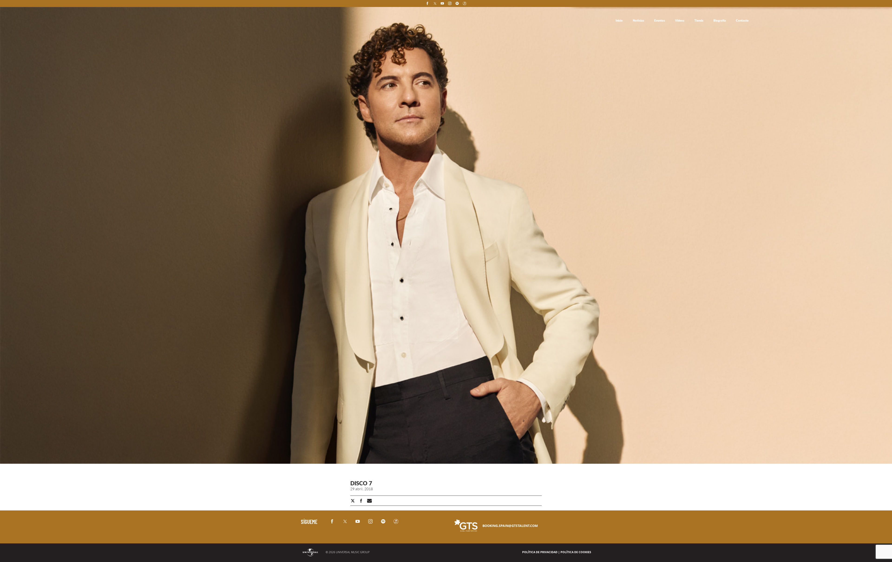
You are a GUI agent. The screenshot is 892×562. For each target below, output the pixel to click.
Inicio (619, 20)
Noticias (639, 20)
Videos (680, 20)
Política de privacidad (540, 552)
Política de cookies (576, 552)
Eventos (660, 20)
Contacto (742, 20)
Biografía (720, 20)
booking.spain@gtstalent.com (510, 525)
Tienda (699, 20)
